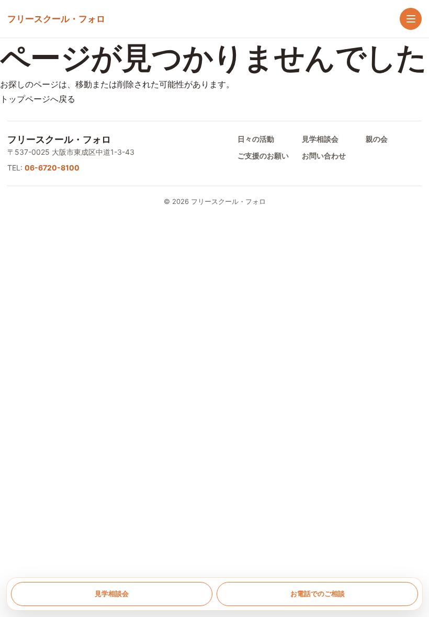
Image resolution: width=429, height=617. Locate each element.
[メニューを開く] (411, 19)
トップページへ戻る (37, 99)
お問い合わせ (324, 155)
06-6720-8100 (52, 167)
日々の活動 (256, 138)
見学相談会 (320, 138)
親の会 (377, 138)
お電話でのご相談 (317, 593)
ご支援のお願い (263, 155)
